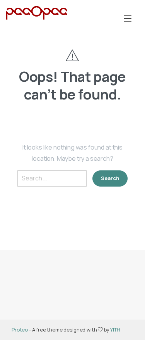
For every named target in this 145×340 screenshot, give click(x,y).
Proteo (20, 329)
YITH (115, 329)
